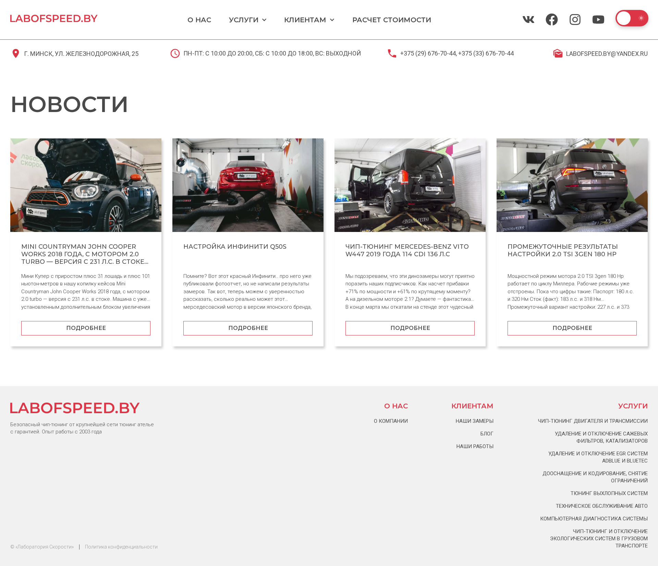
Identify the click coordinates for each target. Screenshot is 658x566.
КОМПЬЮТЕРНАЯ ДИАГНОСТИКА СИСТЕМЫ (594, 519)
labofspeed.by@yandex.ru (607, 53)
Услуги (243, 20)
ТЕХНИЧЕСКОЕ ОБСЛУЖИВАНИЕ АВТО (602, 506)
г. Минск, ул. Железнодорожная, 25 (81, 53)
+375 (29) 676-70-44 (428, 53)
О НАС (199, 20)
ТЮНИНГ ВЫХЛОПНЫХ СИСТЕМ (609, 493)
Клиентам (305, 20)
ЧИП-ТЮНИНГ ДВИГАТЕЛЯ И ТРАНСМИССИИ (593, 421)
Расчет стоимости (391, 20)
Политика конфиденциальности (121, 547)
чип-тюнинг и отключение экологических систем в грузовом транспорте (599, 538)
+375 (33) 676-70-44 (486, 53)
